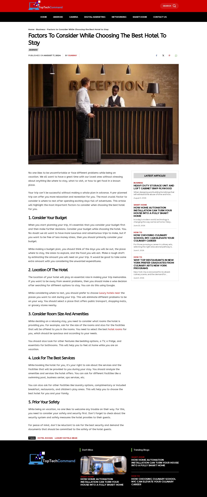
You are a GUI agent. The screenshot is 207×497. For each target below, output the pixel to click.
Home (31, 29)
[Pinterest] (169, 55)
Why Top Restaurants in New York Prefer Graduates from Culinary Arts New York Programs (154, 264)
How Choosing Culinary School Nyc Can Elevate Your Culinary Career (154, 238)
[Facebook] (156, 55)
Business (40, 29)
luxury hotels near (109, 293)
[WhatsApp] (176, 55)
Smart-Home (140, 205)
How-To (138, 232)
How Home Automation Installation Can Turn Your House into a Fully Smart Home (153, 211)
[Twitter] (163, 55)
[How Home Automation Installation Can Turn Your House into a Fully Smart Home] (103, 465)
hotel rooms (115, 329)
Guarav (72, 55)
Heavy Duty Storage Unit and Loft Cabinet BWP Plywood (154, 187)
